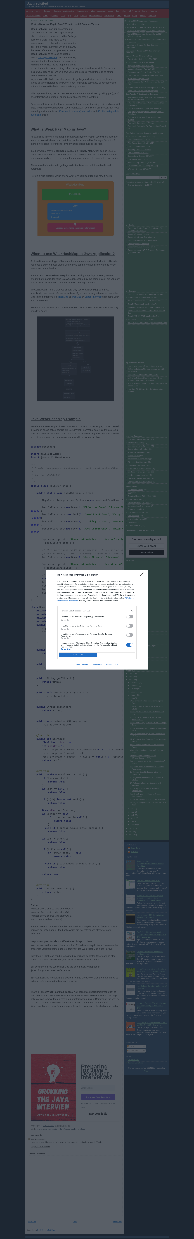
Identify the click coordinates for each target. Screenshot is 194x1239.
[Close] (142, 575)
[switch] (129, 616)
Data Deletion (82, 664)
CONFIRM (78, 655)
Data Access (97, 664)
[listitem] (97, 610)
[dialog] (97, 619)
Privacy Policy (112, 664)
